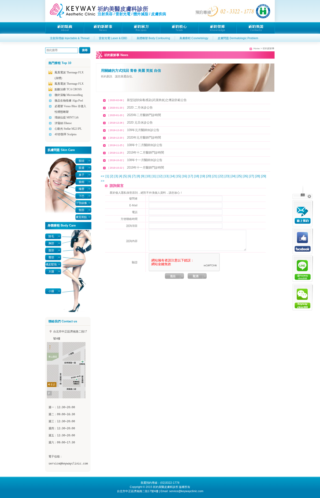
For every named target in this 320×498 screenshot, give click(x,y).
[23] (227, 176)
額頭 (81, 160)
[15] (179, 176)
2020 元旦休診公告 (140, 122)
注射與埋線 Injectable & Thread (69, 38)
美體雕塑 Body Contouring (153, 38)
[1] (107, 176)
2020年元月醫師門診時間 (144, 137)
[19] (203, 176)
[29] (263, 176)
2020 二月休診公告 (140, 107)
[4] (121, 176)
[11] (154, 176)
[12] (160, 176)
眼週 (81, 168)
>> (102, 181)
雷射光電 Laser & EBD (113, 38)
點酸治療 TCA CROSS (68, 89)
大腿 (51, 271)
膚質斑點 (81, 217)
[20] (209, 176)
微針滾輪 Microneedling (69, 95)
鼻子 (81, 175)
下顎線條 (81, 203)
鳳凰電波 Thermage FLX (69, 83)
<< (102, 176)
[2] (112, 176)
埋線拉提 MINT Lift (66, 117)
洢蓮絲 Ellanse (63, 123)
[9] (143, 176)
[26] (246, 176)
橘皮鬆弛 (51, 264)
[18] (197, 176)
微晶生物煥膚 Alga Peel (69, 100)
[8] (139, 176)
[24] (234, 176)
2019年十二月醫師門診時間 (145, 152)
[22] (221, 176)
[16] (185, 176)
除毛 (51, 236)
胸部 (51, 243)
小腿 (51, 291)
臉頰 (81, 182)
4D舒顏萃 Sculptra (65, 134)
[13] (167, 176)
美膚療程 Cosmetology (193, 38)
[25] (240, 176)
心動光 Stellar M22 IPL (68, 128)
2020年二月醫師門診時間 (144, 115)
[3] (116, 176)
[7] (134, 176)
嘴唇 (81, 189)
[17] (191, 176)
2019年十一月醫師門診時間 (145, 167)
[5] (125, 176)
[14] (173, 176)
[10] (148, 176)
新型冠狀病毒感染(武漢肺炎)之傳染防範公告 (157, 100)
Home (256, 48)
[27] (252, 176)
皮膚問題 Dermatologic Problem (238, 38)
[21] (215, 176)
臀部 (51, 257)
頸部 (81, 210)
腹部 (51, 250)
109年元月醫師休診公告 (143, 130)
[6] (130, 176)
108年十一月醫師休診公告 (144, 160)
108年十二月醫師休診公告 (144, 145)
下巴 (81, 196)
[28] (258, 176)
